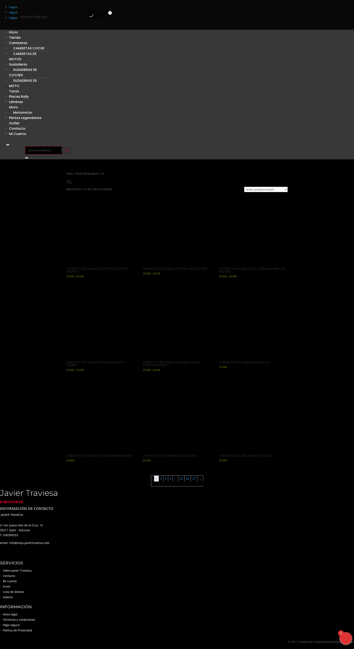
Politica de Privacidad (17, 630)
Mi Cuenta (17, 133)
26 (187, 478)
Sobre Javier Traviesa (17, 570)
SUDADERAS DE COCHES (23, 72)
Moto (13, 107)
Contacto (9, 576)
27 (194, 478)
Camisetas (18, 43)
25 (181, 478)
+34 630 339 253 (34, 17)
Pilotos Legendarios (25, 118)
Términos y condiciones (19, 620)
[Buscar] (87, 15)
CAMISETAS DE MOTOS (22, 56)
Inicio (69, 173)
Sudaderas (18, 64)
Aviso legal (10, 614)
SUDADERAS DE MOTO (23, 83)
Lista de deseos (13, 592)
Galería (8, 597)
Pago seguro (11, 625)
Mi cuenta (10, 581)
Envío (6, 586)
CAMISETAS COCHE (28, 48)
